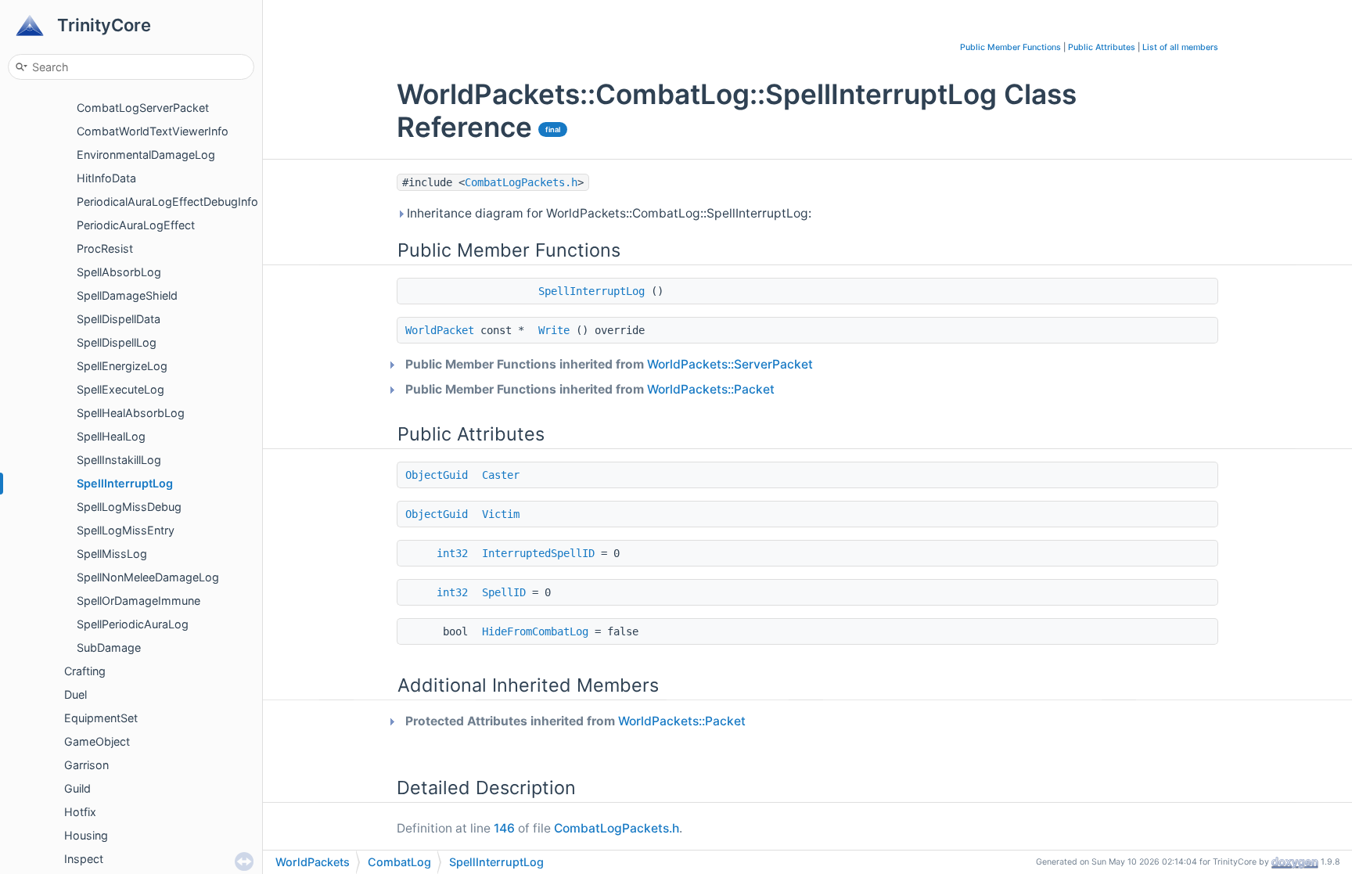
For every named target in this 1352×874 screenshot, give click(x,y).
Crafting (85, 671)
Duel (75, 694)
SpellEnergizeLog (122, 365)
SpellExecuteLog (120, 389)
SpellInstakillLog (119, 459)
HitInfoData (106, 178)
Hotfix (80, 811)
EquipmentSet (101, 718)
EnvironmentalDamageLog (146, 154)
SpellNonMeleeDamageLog (148, 577)
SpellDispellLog (116, 342)
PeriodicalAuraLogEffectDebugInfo (167, 201)
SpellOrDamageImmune (138, 600)
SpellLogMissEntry (125, 530)
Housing (86, 835)
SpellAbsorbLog (119, 272)
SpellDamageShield (127, 295)
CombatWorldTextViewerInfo (152, 131)
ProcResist (105, 248)
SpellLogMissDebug (129, 506)
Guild (77, 788)
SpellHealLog (111, 436)
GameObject (97, 741)
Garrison (86, 764)
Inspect (83, 858)
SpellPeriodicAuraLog (133, 624)
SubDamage (109, 647)
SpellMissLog (112, 553)
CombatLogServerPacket (143, 107)
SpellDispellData (118, 319)
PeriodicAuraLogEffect (136, 225)
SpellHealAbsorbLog (131, 412)
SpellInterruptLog (125, 483)
